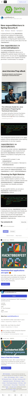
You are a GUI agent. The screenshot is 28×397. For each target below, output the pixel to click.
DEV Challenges (11, 377)
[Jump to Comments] (9, 395)
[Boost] (21, 395)
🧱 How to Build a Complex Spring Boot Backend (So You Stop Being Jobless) (13, 332)
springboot (19, 30)
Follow (14, 296)
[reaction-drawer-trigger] (3, 395)
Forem (7, 386)
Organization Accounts (8, 381)
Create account (22, 2)
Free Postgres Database (12, 383)
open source (14, 386)
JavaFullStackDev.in (9, 17)
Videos (21, 377)
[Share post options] (25, 395)
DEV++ (17, 377)
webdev (13, 30)
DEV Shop (20, 383)
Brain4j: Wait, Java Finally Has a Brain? (10, 325)
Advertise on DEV (21, 379)
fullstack (7, 30)
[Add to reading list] (15, 395)
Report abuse (19, 235)
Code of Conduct (10, 235)
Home (5, 377)
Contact (4, 383)
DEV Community (6, 373)
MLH (25, 383)
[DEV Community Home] (5, 2)
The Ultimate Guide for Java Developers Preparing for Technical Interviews (12, 109)
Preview (12, 231)
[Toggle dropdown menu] (26, 240)
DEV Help (15, 379)
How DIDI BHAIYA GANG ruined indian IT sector (13, 320)
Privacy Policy (15, 384)
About (23, 381)
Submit (5, 231)
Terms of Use (22, 384)
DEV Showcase (17, 381)
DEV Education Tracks (6, 379)
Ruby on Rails (13, 389)
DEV (7, 388)
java (2, 30)
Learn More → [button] (5, 284)
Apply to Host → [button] (6, 368)
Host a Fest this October (10, 357)
